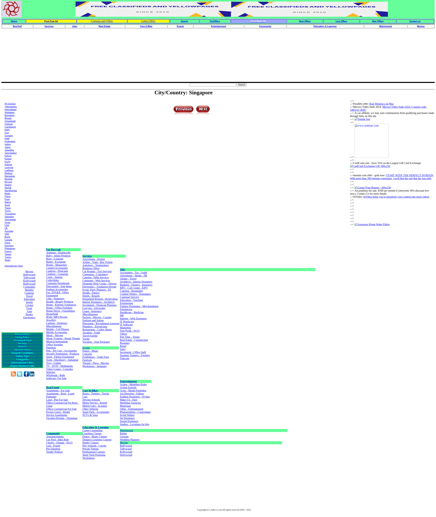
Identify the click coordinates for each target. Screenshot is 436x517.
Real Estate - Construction (134, 340)
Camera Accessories (57, 268)
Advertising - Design (93, 259)
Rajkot (8, 202)
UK (6, 228)
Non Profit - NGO (130, 330)
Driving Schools (91, 399)
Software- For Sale (56, 378)
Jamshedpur (11, 153)
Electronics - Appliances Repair (99, 286)
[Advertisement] (218, 58)
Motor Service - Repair (94, 402)
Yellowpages (11, 106)
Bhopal (8, 118)
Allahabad (9, 112)
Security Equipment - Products (62, 353)
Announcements (55, 436)
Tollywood (29, 277)
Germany (9, 245)
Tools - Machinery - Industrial (62, 359)
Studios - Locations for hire (134, 424)
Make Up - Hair (129, 399)
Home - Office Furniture (59, 307)
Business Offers (90, 268)
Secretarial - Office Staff (133, 352)
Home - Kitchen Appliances (61, 304)
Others (123, 333)
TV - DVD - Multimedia (59, 366)
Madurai (8, 173)
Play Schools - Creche (94, 445)
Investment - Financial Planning (99, 305)
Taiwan (8, 254)
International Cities (14, 266)
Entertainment (128, 381)
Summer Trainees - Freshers (135, 355)
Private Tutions (90, 448)
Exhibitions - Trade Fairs (95, 357)
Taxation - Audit (91, 332)
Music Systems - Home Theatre (63, 338)
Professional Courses (93, 451)
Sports (29, 302)
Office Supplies (54, 344)
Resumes (125, 343)
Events (86, 347)
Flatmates (51, 396)
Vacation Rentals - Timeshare (61, 418)
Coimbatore (10, 127)
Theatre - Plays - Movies (95, 363)
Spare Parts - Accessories (95, 412)
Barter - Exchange (56, 261)
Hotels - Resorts (91, 295)
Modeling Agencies (130, 402)
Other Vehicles (90, 409)
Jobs (122, 269)
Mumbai (8, 179)
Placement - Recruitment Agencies (100, 323)
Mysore (8, 182)
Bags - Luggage (54, 258)
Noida (7, 193)
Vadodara (9, 216)
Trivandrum (10, 214)
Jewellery (51, 320)
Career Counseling (92, 430)
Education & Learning (95, 427)
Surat (7, 205)
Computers (29, 286)
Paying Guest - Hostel (58, 412)
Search (184, 21)
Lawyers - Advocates (93, 308)
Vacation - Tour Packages (96, 341)
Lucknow (9, 167)
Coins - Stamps (54, 277)
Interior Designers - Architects (98, 302)
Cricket (29, 305)
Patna (7, 196)
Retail (123, 346)
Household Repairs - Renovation (100, 298)
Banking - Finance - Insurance (136, 284)
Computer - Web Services (96, 280)
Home (14, 21)
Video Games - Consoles (59, 369)
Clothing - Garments (57, 274)
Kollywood (29, 280)
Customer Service (129, 297)
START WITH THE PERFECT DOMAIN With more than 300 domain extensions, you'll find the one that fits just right (391, 177)
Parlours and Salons (93, 320)
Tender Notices (54, 451)
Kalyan (8, 156)
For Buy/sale (53, 249)
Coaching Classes (92, 433)
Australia (9, 231)
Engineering (126, 303)
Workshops (88, 458)
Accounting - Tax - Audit (133, 272)
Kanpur (8, 159)
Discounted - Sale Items (59, 286)
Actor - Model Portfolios (133, 390)
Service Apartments (56, 415)
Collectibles (52, 280)
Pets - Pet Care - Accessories (61, 350)
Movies (29, 271)
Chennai (9, 124)
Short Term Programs (93, 454)
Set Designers (127, 418)
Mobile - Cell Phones (57, 329)
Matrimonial (126, 430)
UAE (7, 234)
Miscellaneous (53, 326)
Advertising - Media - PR (133, 275)
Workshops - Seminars (94, 366)
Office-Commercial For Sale (61, 409)
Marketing (125, 327)
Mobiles (29, 289)
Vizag (7, 222)
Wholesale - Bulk (55, 375)
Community (53, 433)
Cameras (29, 293)
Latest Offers (148, 21)
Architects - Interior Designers (136, 281)
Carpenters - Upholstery (95, 274)
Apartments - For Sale (58, 390)
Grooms (124, 436)
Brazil (7, 237)
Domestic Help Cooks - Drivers (99, 283)
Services (87, 256)
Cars (84, 396)
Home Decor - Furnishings (60, 310)
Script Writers (127, 415)
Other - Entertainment (131, 409)
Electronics (29, 317)
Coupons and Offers (102, 21)
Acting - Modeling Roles (133, 384)
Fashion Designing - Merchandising (139, 306)
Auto (29, 311)
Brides (123, 433)
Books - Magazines (56, 264)
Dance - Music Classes (94, 436)
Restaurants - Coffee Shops (97, 329)
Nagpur (8, 185)
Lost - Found (53, 445)
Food (29, 308)
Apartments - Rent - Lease (60, 393)
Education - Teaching (131, 300)
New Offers (378, 21)
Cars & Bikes (90, 390)
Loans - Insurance (92, 311)
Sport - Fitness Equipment (60, 356)
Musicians (125, 405)
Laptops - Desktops (56, 323)
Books (29, 314)
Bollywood (29, 274)
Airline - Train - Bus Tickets (97, 262)
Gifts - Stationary (55, 298)
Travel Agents (89, 335)
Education (29, 299)
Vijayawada (10, 219)
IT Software (126, 324)
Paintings (51, 347)
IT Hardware (127, 321)
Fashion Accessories (57, 289)
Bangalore (9, 115)
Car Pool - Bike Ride (57, 439)
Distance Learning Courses (97, 439)
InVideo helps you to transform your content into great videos (396, 196)
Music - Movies (54, 335)
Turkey (8, 257)
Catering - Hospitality (131, 290)
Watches (50, 372)
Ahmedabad (10, 109)
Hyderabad (10, 141)
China (7, 242)
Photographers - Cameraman (135, 412)
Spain (7, 260)
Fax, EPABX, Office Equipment (57, 294)
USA (7, 225)
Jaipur (8, 147)
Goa (7, 132)
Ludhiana (9, 170)
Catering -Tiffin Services (95, 277)
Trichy (8, 211)
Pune (7, 199)
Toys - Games (53, 363)
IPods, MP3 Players (56, 317)
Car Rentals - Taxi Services (97, 271)
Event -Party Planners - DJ (96, 289)
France (8, 251)
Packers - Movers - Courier (97, 317)
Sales (123, 349)
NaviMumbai (11, 190)
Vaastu (86, 338)
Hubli (7, 138)
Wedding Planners (129, 439)
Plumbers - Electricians (94, 326)
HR (122, 315)
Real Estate (52, 387)
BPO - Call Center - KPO (134, 287)
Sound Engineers (129, 421)
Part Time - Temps (130, 336)
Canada (8, 240)
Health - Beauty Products (59, 301)
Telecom (124, 358)
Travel (29, 296)
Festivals (87, 360)
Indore (8, 144)
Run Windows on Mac (381, 103)
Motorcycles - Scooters (94, 405)
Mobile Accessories (56, 332)
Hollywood (29, 283)
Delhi (7, 130)
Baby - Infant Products (58, 255)
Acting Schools (128, 387)
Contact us (415, 21)
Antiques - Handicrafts (58, 252)
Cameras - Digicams (57, 271)
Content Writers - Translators (135, 294)
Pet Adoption (53, 448)
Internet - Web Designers (133, 318)
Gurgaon (9, 135)
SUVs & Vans (90, 415)
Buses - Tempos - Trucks (95, 393)
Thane (8, 208)
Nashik (8, 187)
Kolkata (8, 164)
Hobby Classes (90, 442)
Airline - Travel (128, 278)
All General (10, 104)
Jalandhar (9, 150)
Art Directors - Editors (132, 393)
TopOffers (215, 21)
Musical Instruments (57, 341)
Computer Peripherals (57, 283)
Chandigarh (10, 121)
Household (52, 313)
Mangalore (10, 176)
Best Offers (305, 21)
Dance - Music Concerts (90, 352)
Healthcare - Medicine (132, 312)
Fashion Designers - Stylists (135, 396)
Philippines (10, 248)
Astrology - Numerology (95, 265)
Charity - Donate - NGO (59, 442)
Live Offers (341, 21)
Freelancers (126, 309)
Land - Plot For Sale (57, 399)
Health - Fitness (90, 292)
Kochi (7, 161)
